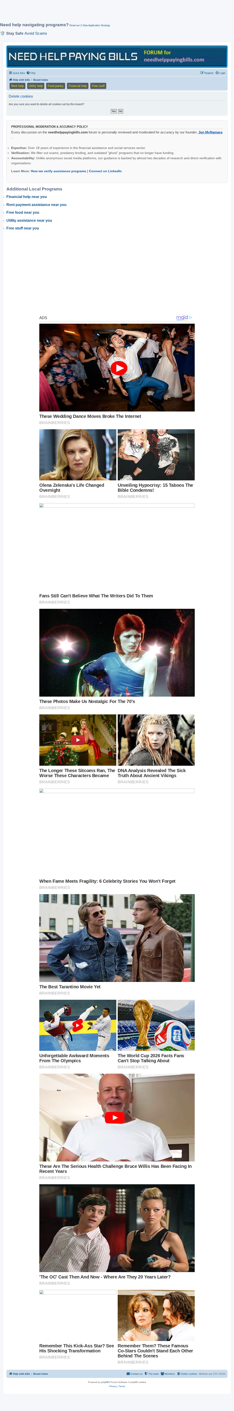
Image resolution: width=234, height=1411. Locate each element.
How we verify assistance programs (58, 171)
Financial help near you (26, 197)
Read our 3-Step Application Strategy (89, 25)
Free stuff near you (22, 228)
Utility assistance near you (29, 220)
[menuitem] (30, 73)
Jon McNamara (210, 132)
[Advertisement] (111, 13)
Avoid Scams (35, 33)
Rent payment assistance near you (36, 205)
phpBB (105, 1382)
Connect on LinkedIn (105, 171)
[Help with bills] (117, 56)
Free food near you (22, 212)
